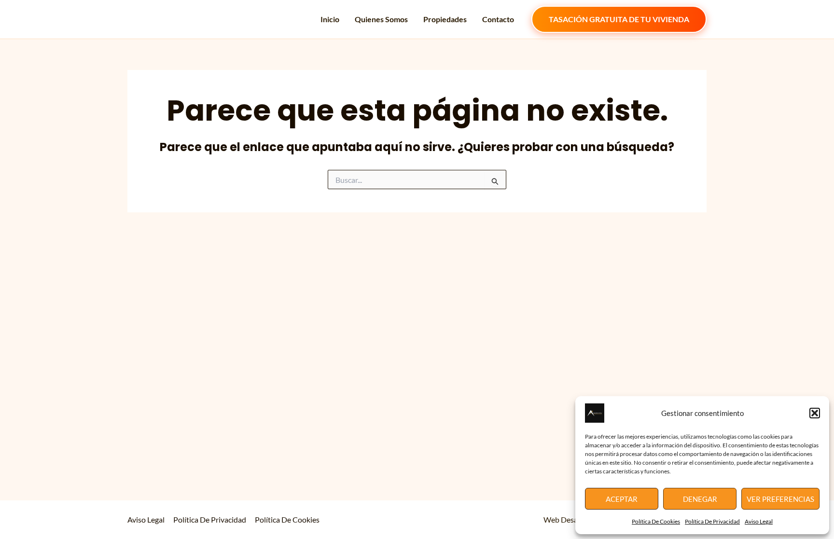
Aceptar (622, 499)
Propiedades (445, 19)
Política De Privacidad (712, 521)
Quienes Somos (381, 19)
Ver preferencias (780, 499)
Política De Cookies (656, 521)
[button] (815, 413)
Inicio (329, 19)
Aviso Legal (759, 521)
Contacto (498, 19)
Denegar (700, 499)
